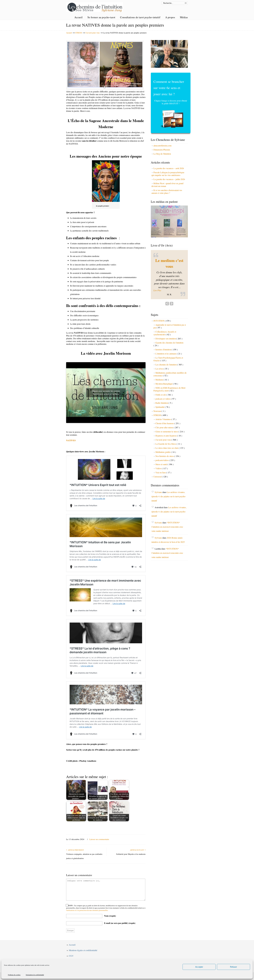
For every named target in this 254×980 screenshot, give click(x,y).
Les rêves (162, 389)
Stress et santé (164, 485)
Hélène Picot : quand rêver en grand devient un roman (167, 184)
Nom (110, 915)
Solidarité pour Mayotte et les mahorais (131, 854)
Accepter (199, 967)
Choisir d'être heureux (167, 444)
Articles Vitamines (165, 440)
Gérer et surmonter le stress (169, 452)
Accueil (69, 32)
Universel (160, 497)
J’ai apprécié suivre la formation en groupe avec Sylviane (169, 272)
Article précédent (75, 850)
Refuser (233, 967)
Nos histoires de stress (167, 477)
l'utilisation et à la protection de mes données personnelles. (87, 910)
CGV (71, 955)
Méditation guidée (165, 473)
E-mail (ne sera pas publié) (119, 923)
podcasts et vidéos (165, 419)
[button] (169, 311)
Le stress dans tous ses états (170, 469)
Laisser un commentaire (99, 839)
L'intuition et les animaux (168, 374)
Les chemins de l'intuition (94, 6)
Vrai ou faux (163, 493)
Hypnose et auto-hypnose (168, 456)
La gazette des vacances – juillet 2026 (169, 179)
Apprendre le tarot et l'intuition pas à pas (169, 347)
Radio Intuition (163, 424)
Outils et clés (164, 415)
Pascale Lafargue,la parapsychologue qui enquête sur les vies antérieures (167, 173)
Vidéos (161, 489)
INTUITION (162, 341)
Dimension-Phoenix (161, 149)
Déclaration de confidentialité (35, 975)
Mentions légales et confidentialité (83, 950)
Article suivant (137, 850)
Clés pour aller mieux (167, 448)
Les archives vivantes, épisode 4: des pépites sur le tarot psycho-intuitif (168, 517)
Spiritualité (162, 428)
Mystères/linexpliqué (166, 404)
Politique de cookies (14, 975)
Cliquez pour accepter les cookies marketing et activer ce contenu (106, 392)
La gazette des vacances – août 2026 (168, 168)
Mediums (162, 400)
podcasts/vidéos (165, 481)
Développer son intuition (168, 359)
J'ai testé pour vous (92, 32)
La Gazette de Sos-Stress (168, 465)
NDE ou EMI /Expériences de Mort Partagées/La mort (169, 410)
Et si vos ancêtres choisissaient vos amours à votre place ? (166, 191)
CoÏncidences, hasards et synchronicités (164, 354)
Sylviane (158, 513)
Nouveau (159, 432)
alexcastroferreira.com (162, 145)
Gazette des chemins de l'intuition (168, 365)
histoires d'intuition (166, 370)
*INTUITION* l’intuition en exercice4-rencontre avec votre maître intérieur (167, 547)
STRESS (78, 32)
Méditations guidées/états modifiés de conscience (170, 395)
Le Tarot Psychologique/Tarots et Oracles (168, 380)
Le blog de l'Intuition (162, 153)
